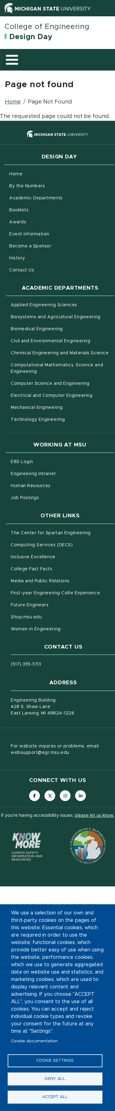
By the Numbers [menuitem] (27, 186)
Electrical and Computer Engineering (62, 395)
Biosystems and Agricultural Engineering (62, 317)
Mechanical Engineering (62, 407)
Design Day (30, 37)
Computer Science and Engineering (62, 383)
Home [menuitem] (15, 174)
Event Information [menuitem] (29, 234)
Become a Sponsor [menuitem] (30, 246)
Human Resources (56, 485)
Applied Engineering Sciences (62, 305)
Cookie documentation (34, 1041)
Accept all (55, 1097)
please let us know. (94, 815)
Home (13, 102)
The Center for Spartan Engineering (62, 533)
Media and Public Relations (62, 581)
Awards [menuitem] (17, 222)
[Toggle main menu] (12, 59)
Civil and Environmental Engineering (62, 341)
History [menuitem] (17, 258)
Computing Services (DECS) (62, 545)
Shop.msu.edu (52, 617)
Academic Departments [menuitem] (36, 198)
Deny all (55, 1078)
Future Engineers (55, 605)
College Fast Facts (57, 569)
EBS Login (47, 461)
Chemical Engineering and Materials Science (62, 353)
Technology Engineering (62, 419)
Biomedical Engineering (62, 329)
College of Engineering (47, 27)
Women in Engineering (61, 629)
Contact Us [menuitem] (21, 270)
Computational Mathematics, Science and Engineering (57, 368)
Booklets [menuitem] (19, 210)
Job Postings (50, 497)
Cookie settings (55, 1060)
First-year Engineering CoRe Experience (62, 593)
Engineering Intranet (59, 473)
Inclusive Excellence (59, 557)
